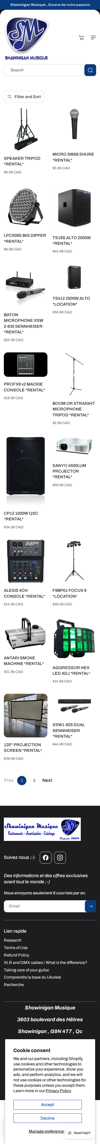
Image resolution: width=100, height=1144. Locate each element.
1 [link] (22, 780)
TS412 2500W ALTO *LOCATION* (71, 301)
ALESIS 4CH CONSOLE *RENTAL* (24, 593)
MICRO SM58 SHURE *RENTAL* (73, 157)
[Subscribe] (90, 906)
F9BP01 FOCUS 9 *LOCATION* (69, 593)
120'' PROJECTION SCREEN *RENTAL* (23, 748)
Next (47, 780)
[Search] (90, 70)
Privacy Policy (58, 1091)
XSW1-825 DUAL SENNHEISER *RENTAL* (69, 730)
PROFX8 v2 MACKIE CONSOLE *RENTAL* (24, 387)
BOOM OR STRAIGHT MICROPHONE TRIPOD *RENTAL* (74, 409)
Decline (48, 1118)
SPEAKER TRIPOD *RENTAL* (22, 161)
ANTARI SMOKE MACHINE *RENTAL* (24, 661)
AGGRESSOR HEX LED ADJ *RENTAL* (71, 670)
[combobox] (50, 70)
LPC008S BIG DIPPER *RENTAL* (25, 238)
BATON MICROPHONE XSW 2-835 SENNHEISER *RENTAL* (23, 323)
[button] (92, 37)
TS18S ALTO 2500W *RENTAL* (72, 241)
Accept (47, 1104)
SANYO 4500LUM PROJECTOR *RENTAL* (69, 471)
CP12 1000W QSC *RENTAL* (21, 516)
